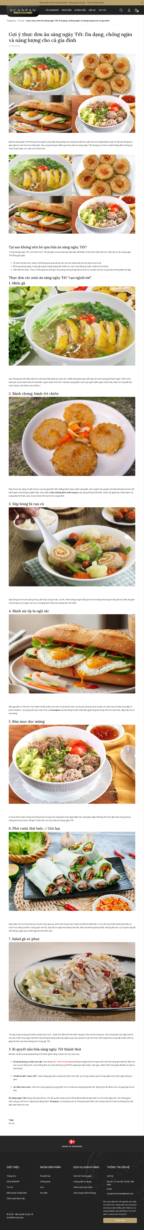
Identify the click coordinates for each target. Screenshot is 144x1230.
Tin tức (102, 10)
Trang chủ (11, 1176)
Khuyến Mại (45, 1176)
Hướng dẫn (80, 10)
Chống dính (45, 1181)
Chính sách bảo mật (16, 1198)
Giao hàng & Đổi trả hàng (84, 1192)
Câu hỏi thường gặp (82, 1176)
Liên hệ (92, 10)
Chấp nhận (120, 1220)
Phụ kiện (44, 1192)
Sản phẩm (66, 10)
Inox (42, 1187)
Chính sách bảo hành (83, 1187)
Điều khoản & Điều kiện (17, 1192)
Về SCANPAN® (52, 10)
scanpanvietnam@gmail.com (120, 1193)
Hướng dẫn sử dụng (82, 1181)
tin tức (12, 1123)
